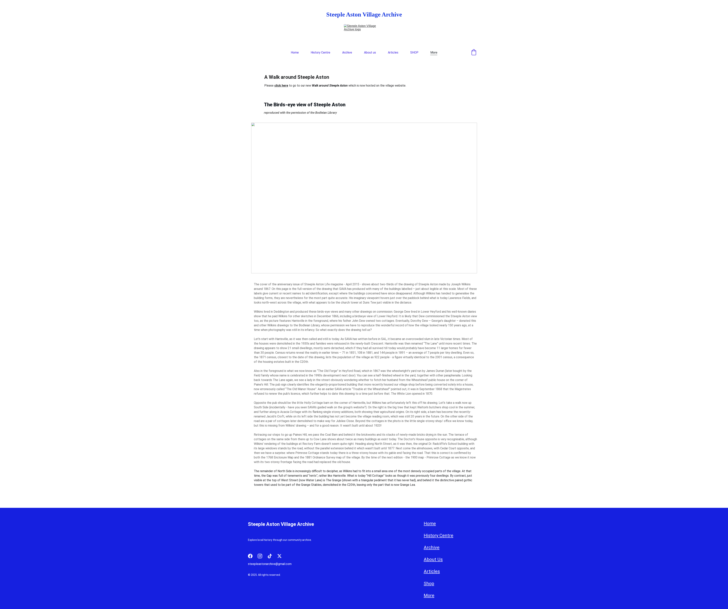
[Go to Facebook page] (250, 556)
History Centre (320, 52)
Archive (347, 52)
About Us (433, 559)
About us (370, 52)
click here (281, 85)
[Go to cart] (474, 52)
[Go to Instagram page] (260, 556)
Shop (429, 583)
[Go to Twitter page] (279, 556)
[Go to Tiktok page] (270, 556)
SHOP (414, 52)
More (433, 52)
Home (295, 52)
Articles (393, 52)
